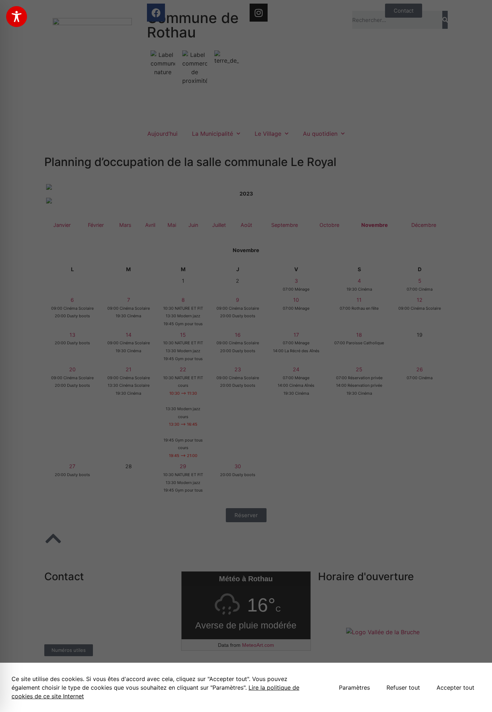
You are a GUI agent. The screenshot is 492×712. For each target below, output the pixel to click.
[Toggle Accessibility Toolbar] (16, 16)
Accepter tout (455, 687)
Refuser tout (403, 687)
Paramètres (354, 687)
